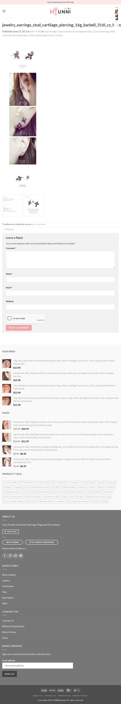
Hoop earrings (17, 496)
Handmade (7, 586)
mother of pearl (16, 501)
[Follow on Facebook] (5, 555)
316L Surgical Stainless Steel (36, 487)
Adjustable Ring (69, 487)
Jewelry (6, 580)
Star (69, 501)
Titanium (94, 501)
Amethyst (83, 487)
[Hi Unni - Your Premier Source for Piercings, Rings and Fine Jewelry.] (60, 11)
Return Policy (9, 632)
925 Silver (55, 487)
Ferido (90, 492)
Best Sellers (8, 597)
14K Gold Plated (88, 482)
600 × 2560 (35, 31)
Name (9, 273)
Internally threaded (51, 496)
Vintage (104, 501)
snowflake (60, 501)
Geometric (108, 492)
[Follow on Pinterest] (20, 555)
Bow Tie (101, 487)
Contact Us (8, 620)
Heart (5, 496)
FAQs (5, 637)
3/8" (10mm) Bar (43, 482)
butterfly (111, 487)
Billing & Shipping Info (13, 626)
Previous (8, 229)
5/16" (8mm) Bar (60, 482)
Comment (11, 248)
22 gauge (18, 487)
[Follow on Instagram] (10, 555)
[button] (4, 11)
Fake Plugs (71, 492)
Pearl (35, 501)
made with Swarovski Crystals (98, 496)
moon (5, 501)
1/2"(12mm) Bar (10, 482)
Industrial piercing (32, 496)
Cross (23, 492)
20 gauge (7, 487)
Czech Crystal (58, 492)
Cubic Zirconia (43, 492)
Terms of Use (64, 696)
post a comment (38, 224)
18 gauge (112, 482)
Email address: (8, 660)
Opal (28, 501)
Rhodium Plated (46, 501)
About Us (37, 696)
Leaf (72, 496)
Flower (98, 492)
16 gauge (101, 482)
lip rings (80, 496)
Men (4, 591)
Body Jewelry (9, 574)
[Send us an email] (15, 555)
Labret (65, 496)
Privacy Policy (80, 696)
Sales (4, 603)
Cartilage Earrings (10, 492)
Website (10, 301)
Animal (92, 487)
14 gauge (74, 482)
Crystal (32, 492)
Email (9, 287)
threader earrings (80, 501)
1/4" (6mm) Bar (26, 482)
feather (81, 492)
